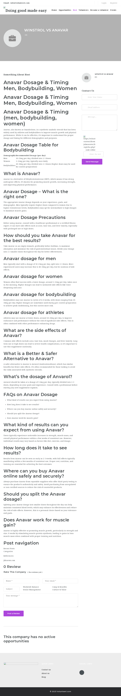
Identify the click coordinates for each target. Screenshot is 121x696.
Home (54, 10)
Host (75, 10)
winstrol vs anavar (104, 74)
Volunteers (84, 10)
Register (113, 3)
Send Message (92, 162)
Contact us (46, 670)
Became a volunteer (99, 10)
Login (104, 3)
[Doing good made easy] (25, 10)
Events (113, 10)
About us (46, 673)
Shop (44, 677)
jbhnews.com (9, 560)
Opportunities (65, 10)
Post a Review (13, 613)
